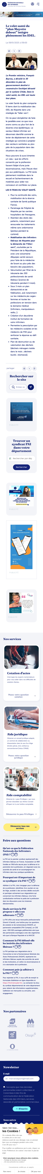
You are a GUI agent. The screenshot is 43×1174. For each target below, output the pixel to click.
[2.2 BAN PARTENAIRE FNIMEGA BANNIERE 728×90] (21, 16)
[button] (38, 4)
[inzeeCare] (21, 568)
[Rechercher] (31, 387)
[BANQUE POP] (21, 420)
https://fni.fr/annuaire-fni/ (12, 983)
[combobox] (18, 387)
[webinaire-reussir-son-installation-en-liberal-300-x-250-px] (21, 505)
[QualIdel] (21, 612)
